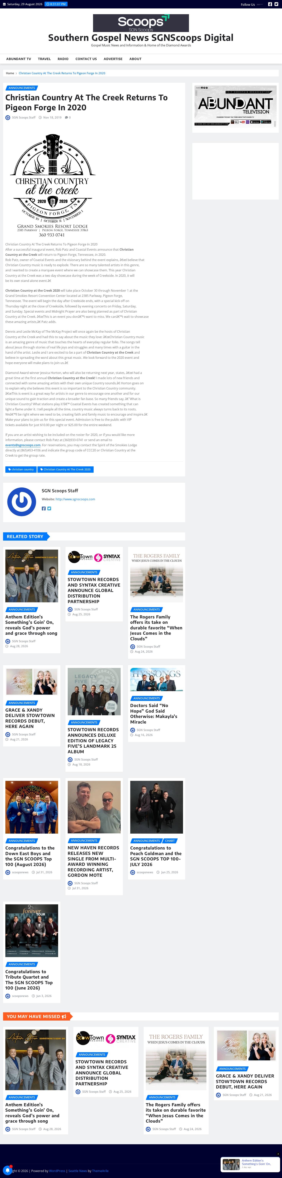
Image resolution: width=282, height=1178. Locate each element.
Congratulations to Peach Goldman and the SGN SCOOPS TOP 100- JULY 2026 (156, 856)
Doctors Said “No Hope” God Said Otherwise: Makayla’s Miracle (153, 713)
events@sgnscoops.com (22, 445)
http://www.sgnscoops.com (75, 499)
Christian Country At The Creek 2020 (67, 469)
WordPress (57, 1171)
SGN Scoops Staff (23, 117)
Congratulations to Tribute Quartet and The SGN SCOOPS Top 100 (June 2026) (29, 980)
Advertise (113, 59)
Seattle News (77, 1171)
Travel (44, 59)
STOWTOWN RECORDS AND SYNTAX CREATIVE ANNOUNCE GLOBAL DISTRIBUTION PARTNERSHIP (94, 590)
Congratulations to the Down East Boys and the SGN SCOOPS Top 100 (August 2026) (30, 856)
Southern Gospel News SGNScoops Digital (141, 37)
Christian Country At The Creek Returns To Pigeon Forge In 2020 (62, 73)
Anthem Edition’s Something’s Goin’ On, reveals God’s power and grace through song (31, 625)
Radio (63, 59)
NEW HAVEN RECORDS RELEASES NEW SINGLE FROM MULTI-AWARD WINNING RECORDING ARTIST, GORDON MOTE (93, 861)
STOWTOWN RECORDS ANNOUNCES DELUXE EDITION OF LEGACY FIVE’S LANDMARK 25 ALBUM (93, 740)
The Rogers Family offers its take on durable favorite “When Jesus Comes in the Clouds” (156, 627)
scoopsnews (20, 872)
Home (10, 73)
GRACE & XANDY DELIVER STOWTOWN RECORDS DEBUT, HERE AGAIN (30, 718)
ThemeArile (100, 1171)
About (135, 59)
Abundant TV (18, 59)
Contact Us (86, 59)
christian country (23, 469)
